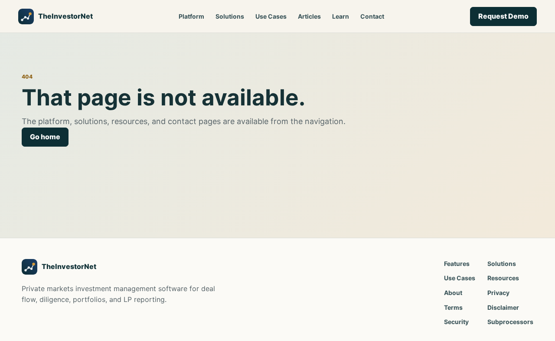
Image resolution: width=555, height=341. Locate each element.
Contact (372, 16)
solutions (501, 263)
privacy (498, 292)
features (457, 263)
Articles (309, 16)
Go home (45, 136)
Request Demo (503, 16)
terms (453, 307)
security (456, 321)
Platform (191, 16)
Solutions (229, 16)
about (453, 292)
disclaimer (503, 307)
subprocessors (510, 321)
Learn (340, 16)
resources (503, 278)
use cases (459, 278)
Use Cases (271, 16)
